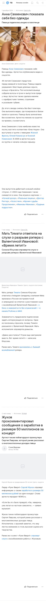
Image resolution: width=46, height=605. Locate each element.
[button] (23, 44)
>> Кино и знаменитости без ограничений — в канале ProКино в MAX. (21, 308)
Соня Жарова (14, 447)
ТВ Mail (24, 413)
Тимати (17, 292)
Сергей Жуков (27, 487)
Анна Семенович (16, 69)
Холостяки (16, 201)
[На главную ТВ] (10, 2)
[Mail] (7, 2)
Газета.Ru (27, 10)
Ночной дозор (9, 198)
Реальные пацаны (26, 198)
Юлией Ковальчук (17, 136)
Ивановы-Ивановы (25, 204)
